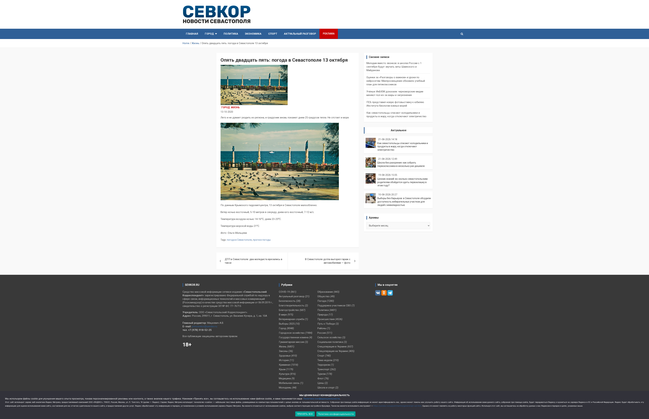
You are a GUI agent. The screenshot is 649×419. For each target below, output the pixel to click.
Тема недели (324, 360)
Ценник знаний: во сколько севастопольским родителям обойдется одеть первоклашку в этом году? (402, 182)
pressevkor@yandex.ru (204, 326)
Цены (320, 383)
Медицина (285, 378)
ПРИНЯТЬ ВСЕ (305, 414)
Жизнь (235, 107)
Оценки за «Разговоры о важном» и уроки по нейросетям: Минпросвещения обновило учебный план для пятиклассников (395, 81)
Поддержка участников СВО (334, 305)
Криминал (284, 364)
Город (209, 33)
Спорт (272, 33)
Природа (322, 314)
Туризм (321, 373)
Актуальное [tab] (398, 130)
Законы (283, 351)
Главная (192, 33)
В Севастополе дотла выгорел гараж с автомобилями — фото (327, 261)
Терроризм (323, 364)
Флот (320, 378)
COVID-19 (284, 291)
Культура (284, 373)
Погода (321, 300)
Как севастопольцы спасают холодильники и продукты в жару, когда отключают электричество (402, 146)
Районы (321, 328)
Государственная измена (293, 337)
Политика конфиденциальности (321, 398)
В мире (283, 314)
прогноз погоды (262, 239)
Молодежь (285, 387)
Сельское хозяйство (329, 337)
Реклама (328, 33)
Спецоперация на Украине (332, 351)
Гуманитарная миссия (291, 342)
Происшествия (326, 319)
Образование (325, 291)
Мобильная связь (289, 383)
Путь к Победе (326, 323)
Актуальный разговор (300, 33)
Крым (282, 369)
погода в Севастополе (239, 239)
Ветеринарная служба (291, 319)
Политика (231, 33)
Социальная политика (330, 342)
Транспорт (323, 369)
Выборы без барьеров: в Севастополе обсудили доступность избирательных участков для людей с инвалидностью (404, 201)
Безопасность (287, 300)
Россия (321, 332)
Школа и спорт (326, 387)
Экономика (253, 33)
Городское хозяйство (292, 332)
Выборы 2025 (287, 323)
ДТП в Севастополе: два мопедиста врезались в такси (253, 261)
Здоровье (285, 355)
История (284, 360)
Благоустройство (289, 310)
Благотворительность (291, 305)
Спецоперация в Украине (332, 346)
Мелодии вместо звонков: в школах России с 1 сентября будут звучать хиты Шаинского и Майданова (394, 67)
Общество (323, 296)
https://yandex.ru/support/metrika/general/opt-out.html (397, 406)
